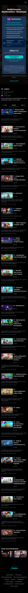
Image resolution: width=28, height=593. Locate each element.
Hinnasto (13, 579)
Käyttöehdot (9, 575)
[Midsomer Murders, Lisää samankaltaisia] (7, 554)
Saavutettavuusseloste (20, 577)
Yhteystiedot (18, 581)
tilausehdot (11, 66)
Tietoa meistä (14, 586)
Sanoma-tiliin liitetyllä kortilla (14, 67)
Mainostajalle (9, 581)
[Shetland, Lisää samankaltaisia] (20, 554)
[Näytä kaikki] (14, 554)
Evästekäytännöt (8, 584)
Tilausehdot (18, 575)
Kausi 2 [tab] (14, 105)
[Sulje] (25, 2)
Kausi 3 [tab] (5, 105)
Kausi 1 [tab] (23, 105)
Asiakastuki (20, 579)
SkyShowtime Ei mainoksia (10, 41)
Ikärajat (7, 579)
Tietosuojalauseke (6, 577)
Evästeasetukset (19, 584)
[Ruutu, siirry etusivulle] (14, 568)
